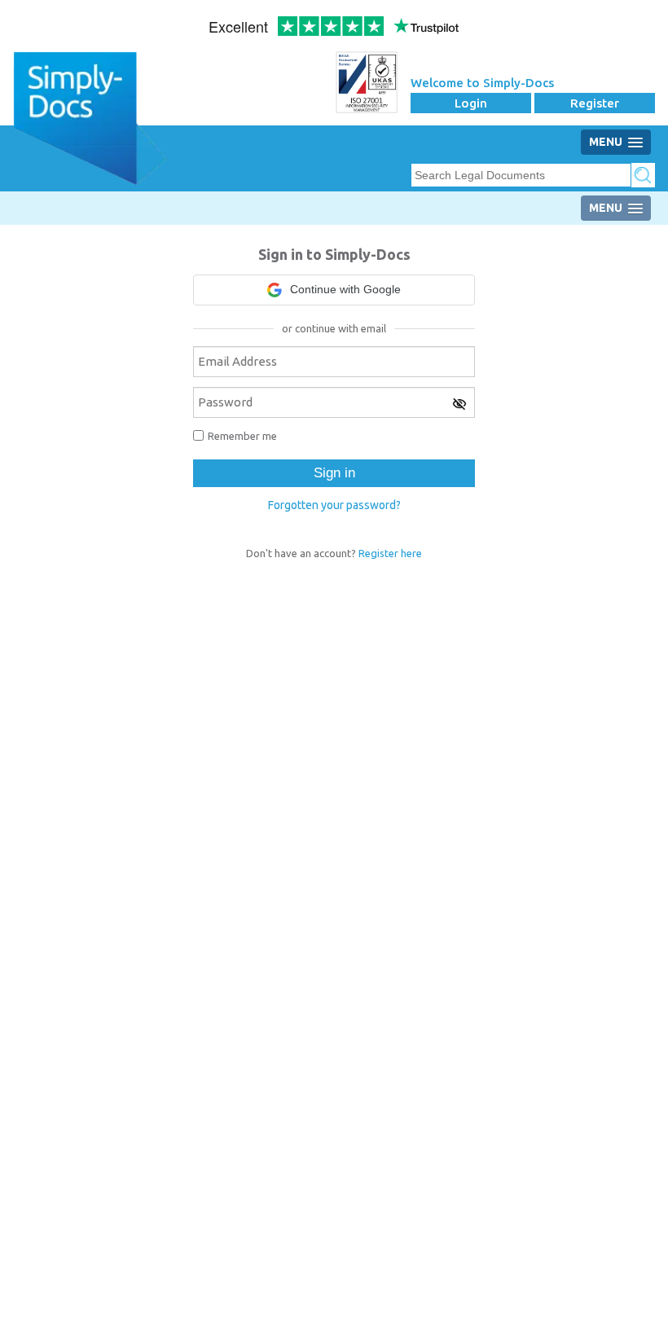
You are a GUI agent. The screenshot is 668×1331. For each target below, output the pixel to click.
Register (594, 103)
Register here (390, 553)
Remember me (242, 435)
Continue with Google (345, 289)
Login (471, 103)
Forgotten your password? (334, 505)
